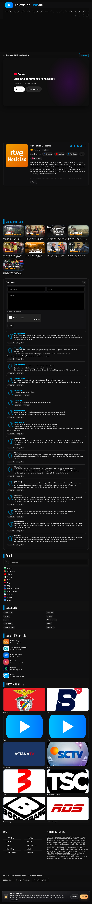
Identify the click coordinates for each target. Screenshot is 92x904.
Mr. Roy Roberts (19, 334)
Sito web (49, 154)
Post (10, 326)
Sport (6, 620)
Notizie (7, 616)
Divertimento (51, 620)
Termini (19, 880)
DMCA (5, 880)
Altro (33, 182)
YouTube (61, 154)
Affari (49, 623)
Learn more (14, 899)
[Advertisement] (46, 36)
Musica (49, 616)
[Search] (7, 562)
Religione (50, 627)
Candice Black (19, 422)
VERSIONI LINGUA (41, 880)
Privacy (12, 880)
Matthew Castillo (19, 364)
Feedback (26, 880)
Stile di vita (8, 623)
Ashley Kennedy (19, 410)
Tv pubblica (8, 612)
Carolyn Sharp (18, 390)
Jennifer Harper (19, 378)
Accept (84, 896)
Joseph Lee (18, 400)
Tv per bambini (9, 627)
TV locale (50, 612)
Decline (74, 896)
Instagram (37, 158)
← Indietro (83, 55)
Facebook (73, 154)
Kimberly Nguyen (19, 348)
